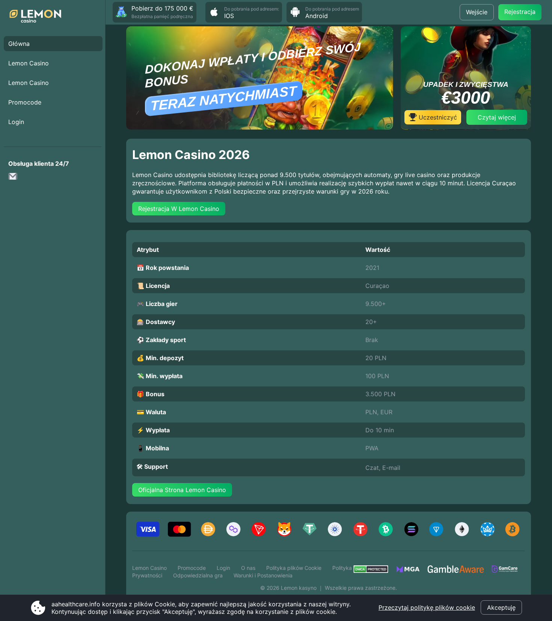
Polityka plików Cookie (293, 568)
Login (16, 122)
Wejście (476, 12)
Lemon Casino (28, 63)
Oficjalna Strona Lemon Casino (182, 490)
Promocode (24, 102)
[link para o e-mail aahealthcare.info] (15, 178)
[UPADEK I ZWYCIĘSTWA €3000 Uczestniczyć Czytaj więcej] (466, 127)
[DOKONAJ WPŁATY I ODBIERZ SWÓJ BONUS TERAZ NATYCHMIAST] (259, 127)
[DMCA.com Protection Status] (374, 571)
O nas (248, 568)
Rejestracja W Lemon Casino (178, 208)
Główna (19, 43)
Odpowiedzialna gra (198, 575)
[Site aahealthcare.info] (37, 17)
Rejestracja (519, 11)
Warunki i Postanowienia (263, 575)
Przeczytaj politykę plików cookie (427, 607)
